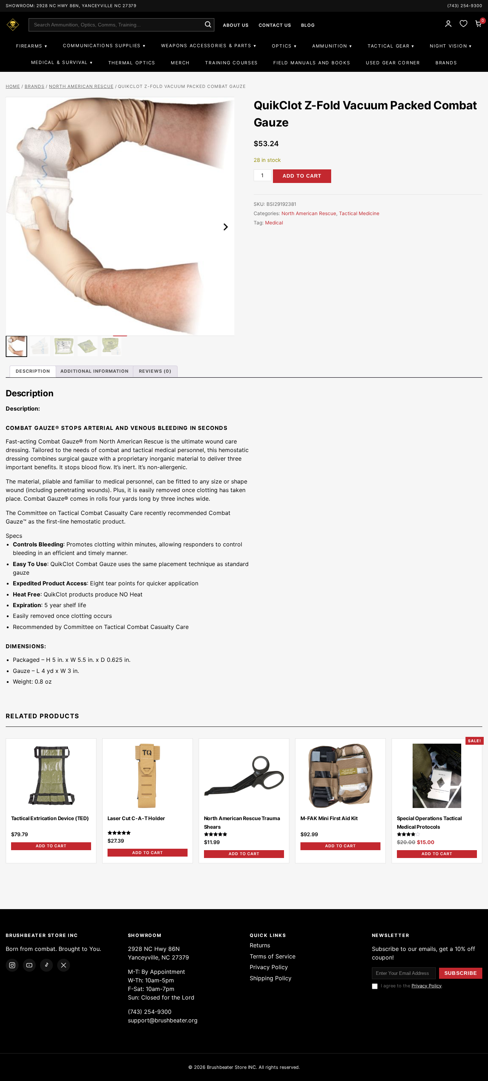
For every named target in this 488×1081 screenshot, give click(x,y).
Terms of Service (272, 956)
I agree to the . (412, 985)
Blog (308, 25)
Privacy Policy (269, 967)
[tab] (244, 408)
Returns (260, 945)
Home (13, 86)
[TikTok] (46, 965)
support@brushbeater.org (163, 1020)
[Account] (448, 25)
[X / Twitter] (63, 965)
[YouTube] (29, 965)
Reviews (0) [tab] (155, 371)
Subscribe (460, 973)
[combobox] (121, 24)
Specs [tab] (14, 535)
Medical (274, 222)
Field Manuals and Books (311, 62)
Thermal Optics (131, 62)
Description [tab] (33, 371)
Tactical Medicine (359, 213)
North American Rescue (81, 86)
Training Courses (231, 62)
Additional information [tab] (94, 371)
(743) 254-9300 (464, 5)
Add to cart (302, 176)
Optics (282, 46)
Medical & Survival (59, 62)
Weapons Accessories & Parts (206, 45)
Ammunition (329, 46)
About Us (236, 25)
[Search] (207, 24)
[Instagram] (12, 965)
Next (224, 227)
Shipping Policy (271, 978)
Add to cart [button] (51, 845)
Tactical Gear (389, 46)
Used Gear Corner (393, 62)
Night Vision (448, 46)
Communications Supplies (102, 45)
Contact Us (275, 25)
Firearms (29, 46)
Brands (446, 62)
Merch (180, 62)
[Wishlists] (463, 25)
